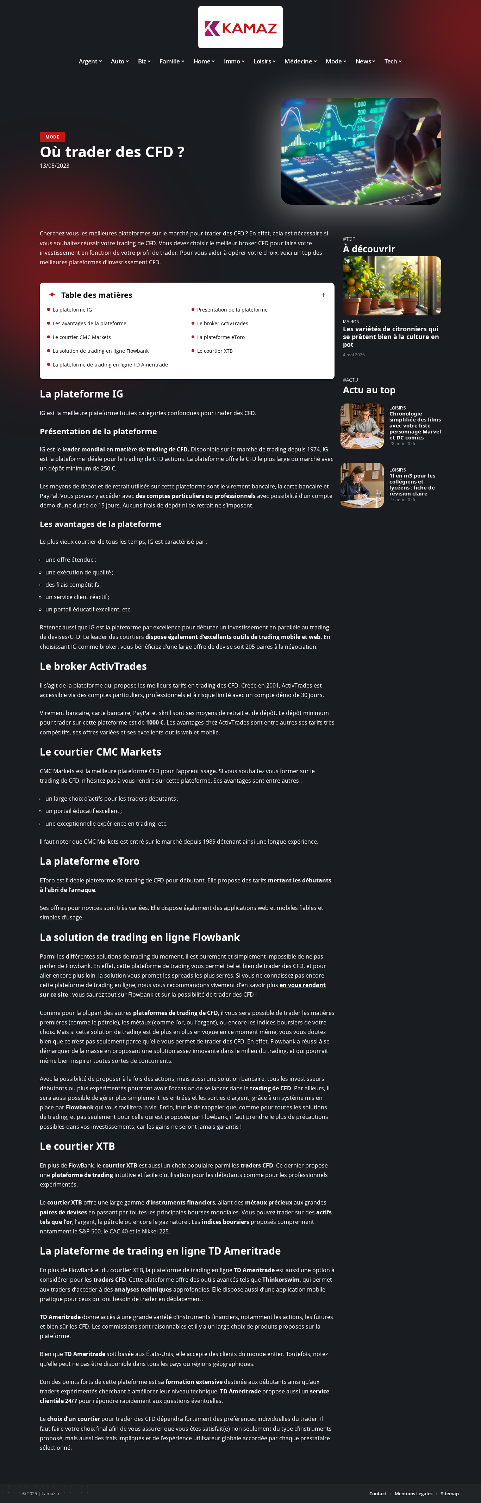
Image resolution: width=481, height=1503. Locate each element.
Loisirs (397, 408)
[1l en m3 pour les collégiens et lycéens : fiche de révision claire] (362, 485)
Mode (52, 137)
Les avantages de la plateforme (89, 323)
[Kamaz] (240, 27)
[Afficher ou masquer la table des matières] (229, 295)
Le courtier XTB (215, 350)
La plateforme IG (72, 309)
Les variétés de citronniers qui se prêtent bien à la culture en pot (391, 337)
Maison (351, 322)
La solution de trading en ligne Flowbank (101, 350)
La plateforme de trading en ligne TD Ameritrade (110, 364)
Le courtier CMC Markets (82, 337)
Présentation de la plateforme (232, 309)
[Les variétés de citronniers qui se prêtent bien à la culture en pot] (392, 285)
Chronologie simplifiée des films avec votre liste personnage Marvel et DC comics (415, 425)
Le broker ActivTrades (222, 323)
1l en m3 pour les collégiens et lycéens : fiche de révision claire (412, 484)
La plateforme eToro (221, 337)
